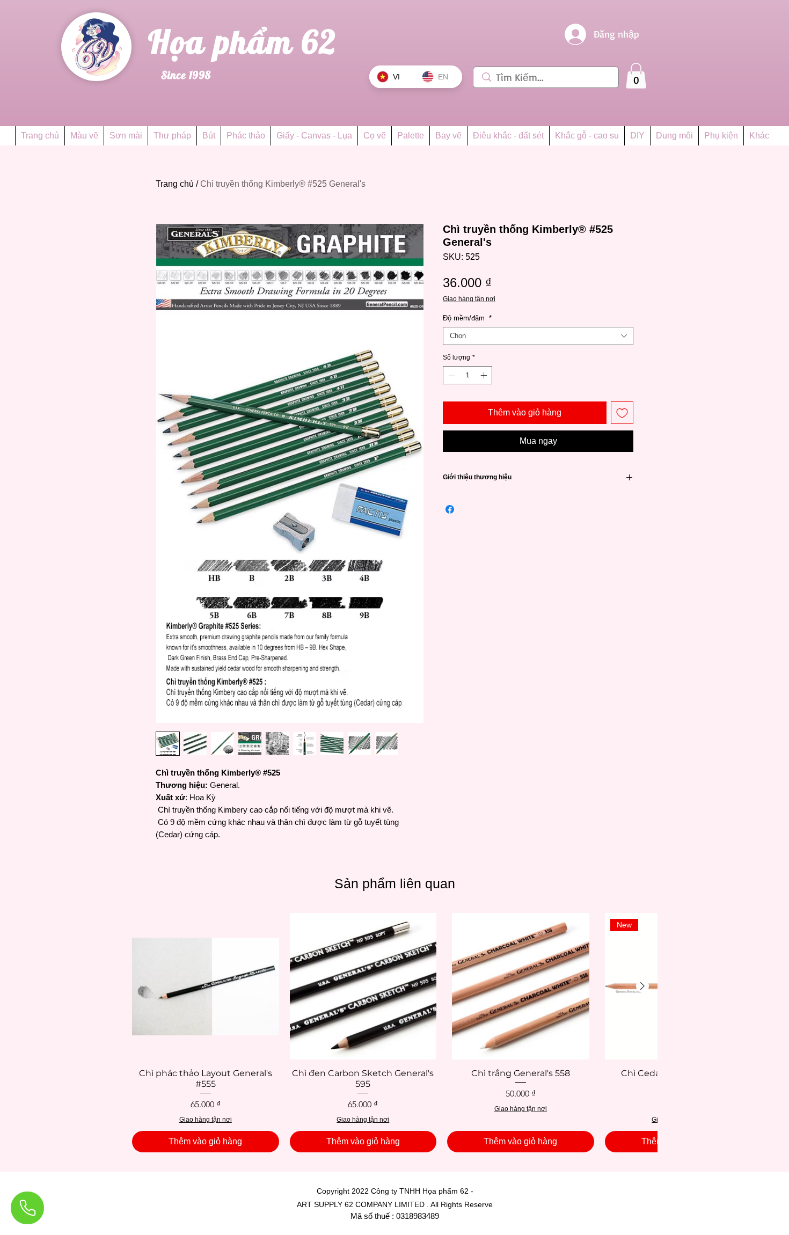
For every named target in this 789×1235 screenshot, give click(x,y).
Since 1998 (186, 75)
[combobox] (538, 336)
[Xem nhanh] (205, 986)
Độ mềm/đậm (467, 318)
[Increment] (485, 375)
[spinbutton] (467, 375)
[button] (636, 76)
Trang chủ (175, 183)
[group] (395, 1032)
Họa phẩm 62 (247, 41)
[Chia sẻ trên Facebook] (449, 509)
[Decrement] (450, 375)
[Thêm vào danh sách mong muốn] (622, 412)
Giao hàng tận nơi (469, 299)
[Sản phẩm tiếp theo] (642, 986)
